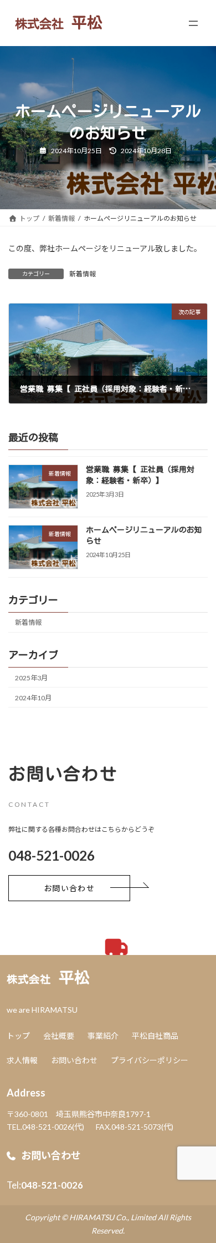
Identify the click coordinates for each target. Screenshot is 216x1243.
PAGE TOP (199, 1194)
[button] (69, 888)
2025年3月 (31, 678)
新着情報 (82, 274)
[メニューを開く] (193, 23)
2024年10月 (33, 698)
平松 (48, 977)
